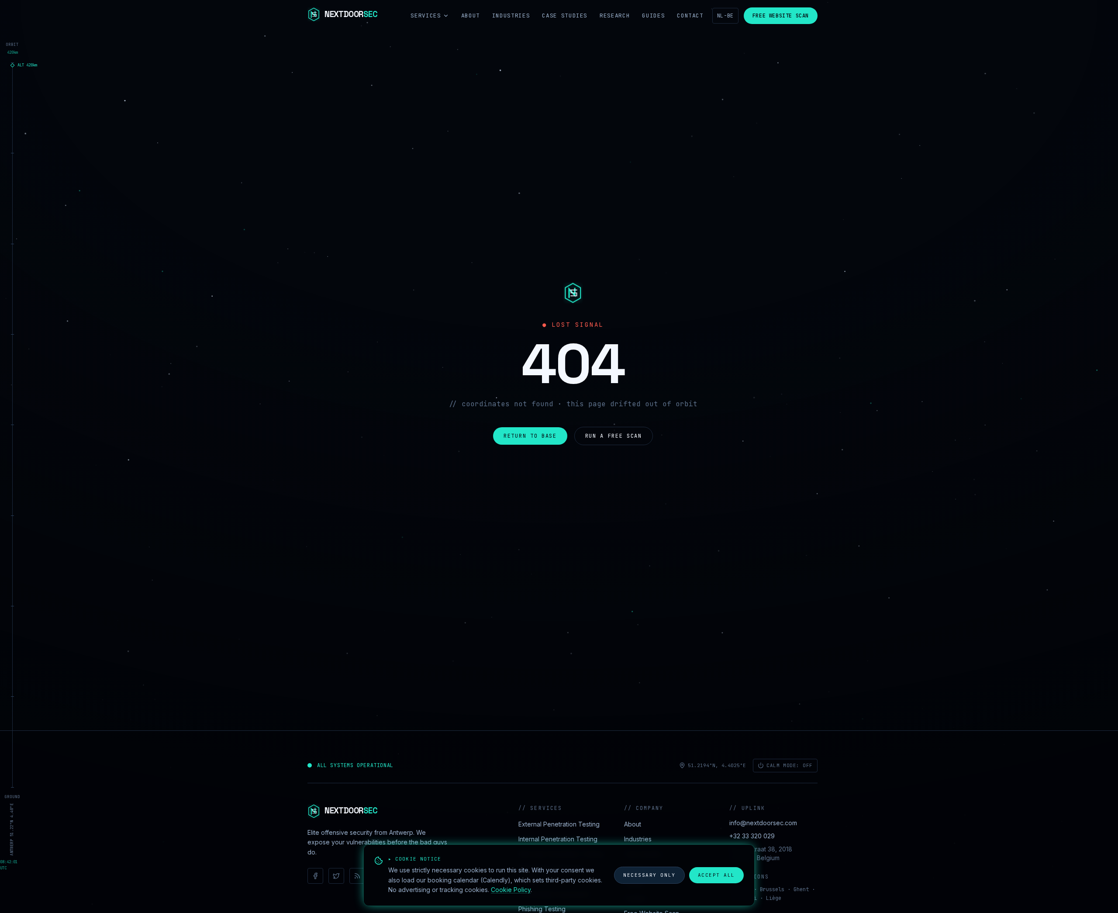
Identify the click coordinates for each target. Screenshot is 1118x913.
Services (426, 15)
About (470, 15)
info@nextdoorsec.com (763, 823)
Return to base (530, 435)
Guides (653, 15)
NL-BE (725, 15)
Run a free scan (613, 435)
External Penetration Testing (559, 824)
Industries (511, 15)
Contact (690, 15)
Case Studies (564, 15)
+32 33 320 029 (752, 836)
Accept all (716, 875)
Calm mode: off (789, 765)
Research (615, 15)
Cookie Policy (511, 889)
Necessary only (649, 875)
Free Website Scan (780, 15)
